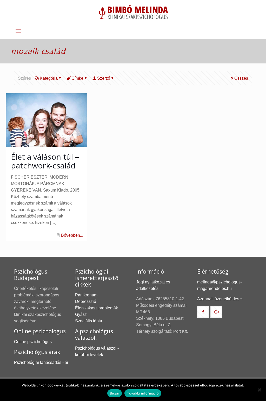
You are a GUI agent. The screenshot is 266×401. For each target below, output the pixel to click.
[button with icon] (203, 312)
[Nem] (259, 389)
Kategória (49, 78)
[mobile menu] (18, 31)
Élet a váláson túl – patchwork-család (45, 161)
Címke (77, 78)
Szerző (103, 78)
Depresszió (85, 301)
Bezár (114, 393)
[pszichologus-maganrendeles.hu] (133, 12)
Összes (241, 78)
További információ (143, 393)
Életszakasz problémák (96, 308)
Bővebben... (72, 235)
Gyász (81, 314)
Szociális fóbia (88, 321)
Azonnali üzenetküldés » (220, 299)
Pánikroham (86, 295)
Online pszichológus (33, 341)
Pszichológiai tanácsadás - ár (41, 362)
